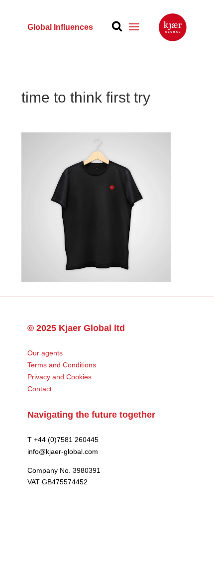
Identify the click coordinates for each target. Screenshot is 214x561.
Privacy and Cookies (59, 377)
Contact (39, 389)
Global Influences (60, 27)
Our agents (45, 353)
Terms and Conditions (61, 365)
